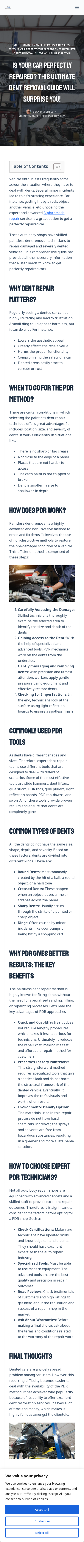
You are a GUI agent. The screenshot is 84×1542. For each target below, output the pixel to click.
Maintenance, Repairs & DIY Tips (42, 116)
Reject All (42, 1533)
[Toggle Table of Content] (55, 166)
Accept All (42, 1510)
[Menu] (77, 7)
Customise (42, 1521)
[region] (42, 1505)
